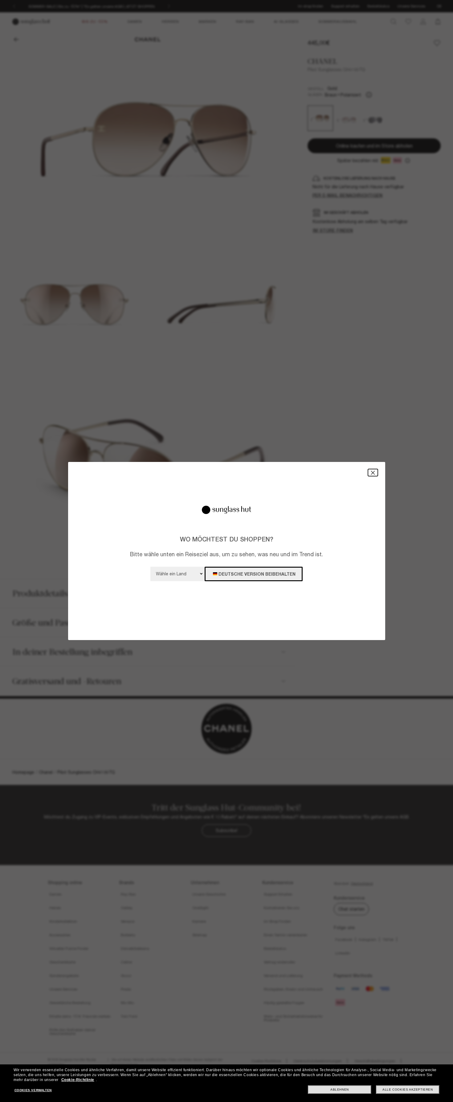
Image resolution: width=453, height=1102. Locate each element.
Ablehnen (339, 1089)
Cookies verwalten (33, 1090)
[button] (373, 472)
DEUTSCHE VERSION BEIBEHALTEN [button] (257, 574)
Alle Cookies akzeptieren (407, 1089)
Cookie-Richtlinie (77, 1080)
